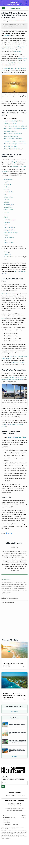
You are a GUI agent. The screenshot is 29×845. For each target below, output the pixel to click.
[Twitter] (8, 533)
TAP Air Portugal (9, 237)
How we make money (20, 27)
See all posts (14, 756)
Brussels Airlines (9, 204)
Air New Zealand (9, 192)
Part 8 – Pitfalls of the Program (13, 149)
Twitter (15, 795)
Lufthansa (7, 222)
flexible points (22, 58)
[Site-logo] (3, 8)
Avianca (6, 202)
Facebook (8, 795)
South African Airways (11, 232)
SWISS (6, 235)
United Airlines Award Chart (17, 437)
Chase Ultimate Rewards (9, 294)
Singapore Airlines (9, 230)
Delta (15, 271)
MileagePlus (15, 162)
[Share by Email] (11, 533)
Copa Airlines (8, 207)
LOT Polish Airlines (10, 220)
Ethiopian (7, 215)
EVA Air (6, 217)
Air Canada (12, 49)
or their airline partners (18, 166)
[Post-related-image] (14, 649)
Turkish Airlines (8, 242)
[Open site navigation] (27, 8)
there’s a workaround (18, 362)
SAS (5, 225)
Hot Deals (7, 35)
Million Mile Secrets (19, 21)
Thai (5, 240)
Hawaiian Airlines (9, 257)
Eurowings (7, 254)
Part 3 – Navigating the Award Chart (15, 126)
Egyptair (6, 212)
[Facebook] (6, 533)
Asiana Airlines (8, 197)
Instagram (22, 795)
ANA (5, 194)
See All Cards (14, 711)
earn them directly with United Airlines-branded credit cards (13, 63)
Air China (7, 187)
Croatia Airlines (8, 209)
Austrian (6, 199)
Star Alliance (5, 47)
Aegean (6, 182)
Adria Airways (8, 179)
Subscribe (4, 777)
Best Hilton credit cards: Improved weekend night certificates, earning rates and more (14, 695)
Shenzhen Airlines (9, 227)
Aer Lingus (17, 51)
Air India (6, 189)
